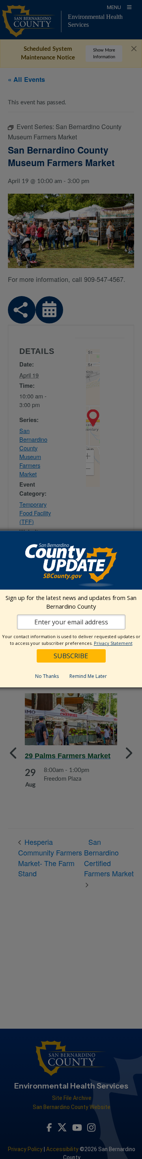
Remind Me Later (88, 676)
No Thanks (47, 676)
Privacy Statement (113, 643)
